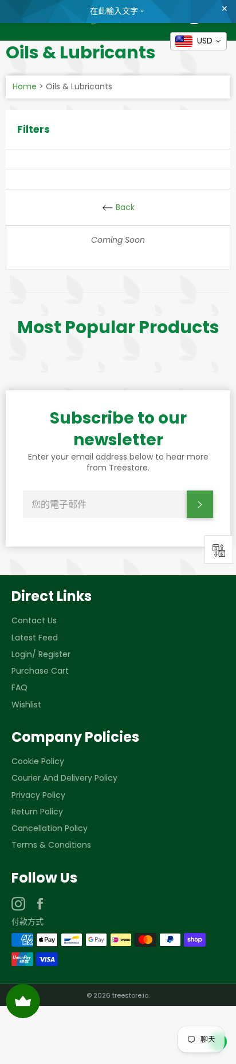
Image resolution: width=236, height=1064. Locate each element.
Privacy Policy (38, 795)
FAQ (19, 687)
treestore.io (130, 995)
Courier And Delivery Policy (64, 778)
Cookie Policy (37, 761)
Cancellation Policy (49, 828)
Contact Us (34, 620)
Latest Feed (34, 637)
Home (25, 86)
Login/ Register (40, 654)
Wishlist (26, 704)
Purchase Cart (40, 671)
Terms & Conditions (51, 845)
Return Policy (37, 811)
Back (124, 207)
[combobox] (198, 41)
